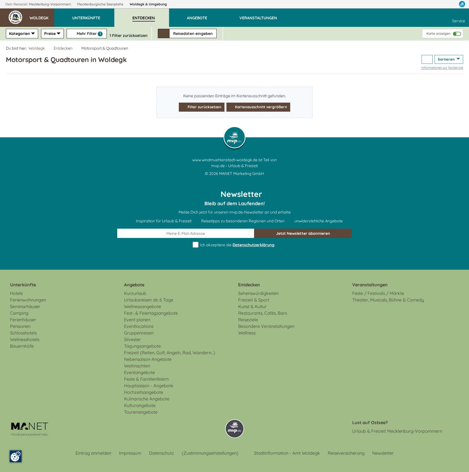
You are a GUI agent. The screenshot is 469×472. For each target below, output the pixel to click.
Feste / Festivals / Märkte (378, 293)
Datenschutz (161, 453)
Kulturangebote (140, 405)
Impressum (130, 453)
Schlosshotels (23, 333)
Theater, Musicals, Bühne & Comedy (388, 300)
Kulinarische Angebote (146, 399)
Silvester (132, 339)
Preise (50, 33)
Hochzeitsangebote (143, 392)
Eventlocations (138, 326)
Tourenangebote (141, 412)
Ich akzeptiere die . (237, 244)
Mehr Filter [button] (88, 33)
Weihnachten (137, 366)
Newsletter (383, 453)
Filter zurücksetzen (204, 107)
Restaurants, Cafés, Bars (262, 313)
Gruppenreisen (139, 333)
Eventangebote (139, 372)
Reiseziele (248, 319)
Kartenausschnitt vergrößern (260, 107)
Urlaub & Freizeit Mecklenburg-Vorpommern (397, 431)
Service (458, 20)
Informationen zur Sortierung (442, 67)
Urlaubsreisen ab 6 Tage (148, 300)
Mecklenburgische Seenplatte (100, 4)
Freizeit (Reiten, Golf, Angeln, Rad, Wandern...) (169, 352)
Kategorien (19, 33)
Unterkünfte (23, 285)
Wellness (247, 333)
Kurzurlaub (135, 293)
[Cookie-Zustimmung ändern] (15, 456)
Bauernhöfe (22, 346)
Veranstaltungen (370, 285)
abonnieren (303, 233)
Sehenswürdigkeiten (258, 293)
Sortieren (447, 59)
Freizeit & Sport (253, 300)
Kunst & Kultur (252, 306)
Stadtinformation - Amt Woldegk (287, 453)
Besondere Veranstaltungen (266, 326)
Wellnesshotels (24, 339)
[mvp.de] (462, 4)
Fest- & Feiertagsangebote (151, 313)
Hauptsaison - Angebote (148, 385)
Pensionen (20, 326)
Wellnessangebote (142, 306)
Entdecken (63, 48)
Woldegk (148, 4)
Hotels (16, 293)
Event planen (137, 319)
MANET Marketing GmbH (241, 173)
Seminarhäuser (25, 306)
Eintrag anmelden (93, 453)
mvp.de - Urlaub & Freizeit (234, 165)
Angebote (134, 285)
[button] (42, 16)
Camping (19, 313)
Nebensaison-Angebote (147, 359)
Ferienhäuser (23, 319)
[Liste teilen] (427, 59)
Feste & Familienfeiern (146, 379)
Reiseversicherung (346, 453)
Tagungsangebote (142, 346)
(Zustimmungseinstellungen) (210, 453)
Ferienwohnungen (28, 300)
